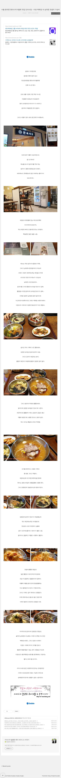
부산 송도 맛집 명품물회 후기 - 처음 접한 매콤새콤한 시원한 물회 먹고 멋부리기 (23, 728)
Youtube (18, 775)
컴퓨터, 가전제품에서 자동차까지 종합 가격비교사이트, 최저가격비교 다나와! (25, 43)
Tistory (49, 775)
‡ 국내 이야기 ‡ (18, 718)
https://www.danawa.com (12, 37)
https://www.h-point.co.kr (12, 26)
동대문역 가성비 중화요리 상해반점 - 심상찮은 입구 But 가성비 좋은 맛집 (22, 722)
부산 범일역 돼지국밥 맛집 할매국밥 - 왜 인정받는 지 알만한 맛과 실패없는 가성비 (24, 724)
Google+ (22, 775)
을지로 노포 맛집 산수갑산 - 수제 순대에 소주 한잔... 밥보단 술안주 (20, 721)
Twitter (9, 775)
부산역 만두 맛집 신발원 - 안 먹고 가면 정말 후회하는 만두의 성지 (20, 726)
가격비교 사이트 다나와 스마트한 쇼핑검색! (19, 40)
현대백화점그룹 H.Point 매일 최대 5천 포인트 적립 (21, 28)
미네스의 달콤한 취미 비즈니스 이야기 (17, 740)
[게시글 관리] (11, 711)
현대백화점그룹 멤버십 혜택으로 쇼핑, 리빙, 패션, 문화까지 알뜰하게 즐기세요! (25, 31)
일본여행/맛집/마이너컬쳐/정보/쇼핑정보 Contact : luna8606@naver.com (23, 745)
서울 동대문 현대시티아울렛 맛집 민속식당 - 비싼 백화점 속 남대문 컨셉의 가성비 (30, 9)
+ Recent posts (5, 766)
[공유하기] (9, 711)
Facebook (13, 775)
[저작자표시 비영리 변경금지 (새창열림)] (22, 711)
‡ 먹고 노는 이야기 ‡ (9, 718)
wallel (58, 775)
